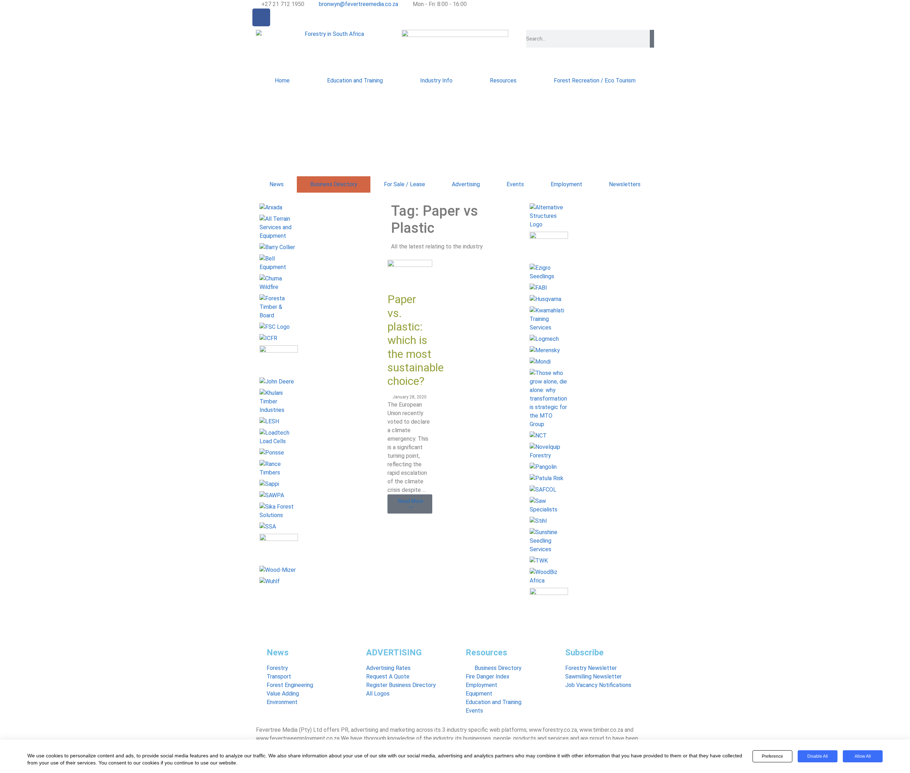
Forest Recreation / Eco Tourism (595, 80)
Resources (503, 80)
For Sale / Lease (404, 184)
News (276, 184)
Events (515, 184)
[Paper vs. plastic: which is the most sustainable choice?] (409, 265)
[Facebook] (261, 17)
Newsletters (625, 184)
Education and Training (355, 80)
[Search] (652, 39)
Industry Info (436, 80)
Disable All (817, 756)
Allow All (863, 756)
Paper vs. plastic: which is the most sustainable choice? (415, 340)
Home (282, 80)
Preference (772, 756)
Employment (566, 184)
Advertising (466, 184)
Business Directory (333, 184)
